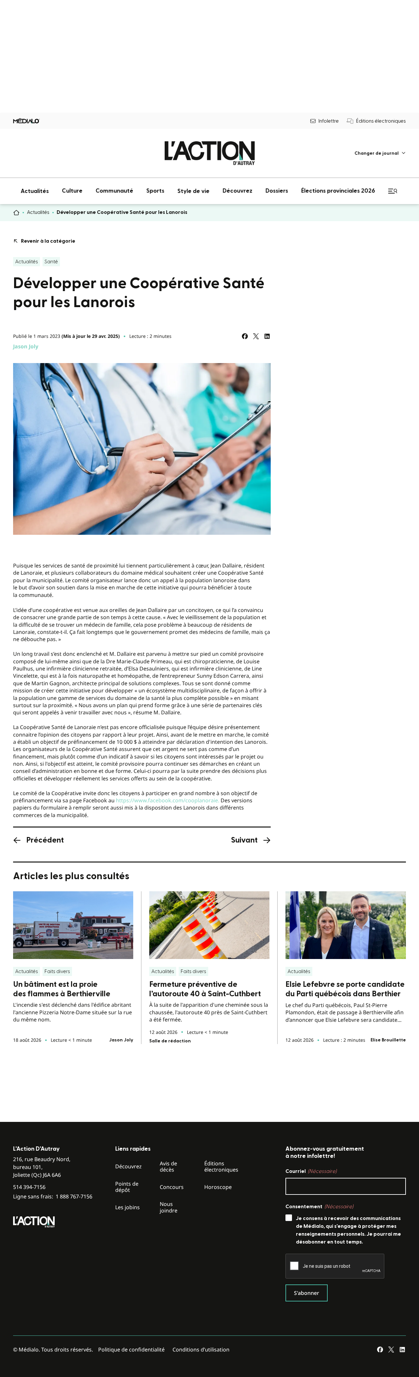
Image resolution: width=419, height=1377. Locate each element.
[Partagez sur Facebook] (244, 336)
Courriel (311, 1171)
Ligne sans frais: (52, 1197)
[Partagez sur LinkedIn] (267, 336)
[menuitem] (380, 153)
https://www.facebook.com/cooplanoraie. (167, 800)
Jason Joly (25, 346)
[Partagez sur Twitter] (256, 336)
